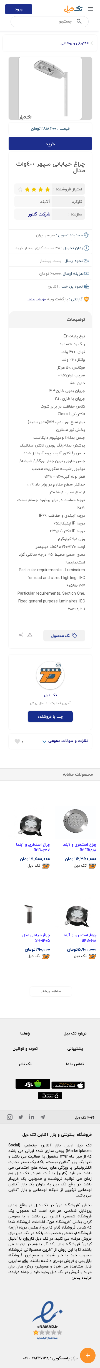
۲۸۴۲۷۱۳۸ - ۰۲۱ (36, 1358)
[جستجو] (79, 23)
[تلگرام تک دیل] (42, 1118)
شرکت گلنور (39, 214)
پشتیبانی (75, 1048)
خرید (50, 144)
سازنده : (75, 214)
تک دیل (80, 865)
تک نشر (25, 1063)
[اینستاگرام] (9, 1118)
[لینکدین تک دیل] (31, 1118)
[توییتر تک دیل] (20, 1118)
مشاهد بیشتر (51, 991)
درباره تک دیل (75, 1033)
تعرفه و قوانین (25, 1048)
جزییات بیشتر (36, 299)
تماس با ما (75, 1063)
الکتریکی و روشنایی (75, 43)
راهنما (25, 1033)
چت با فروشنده (50, 716)
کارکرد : (75, 201)
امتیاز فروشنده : (67, 189)
